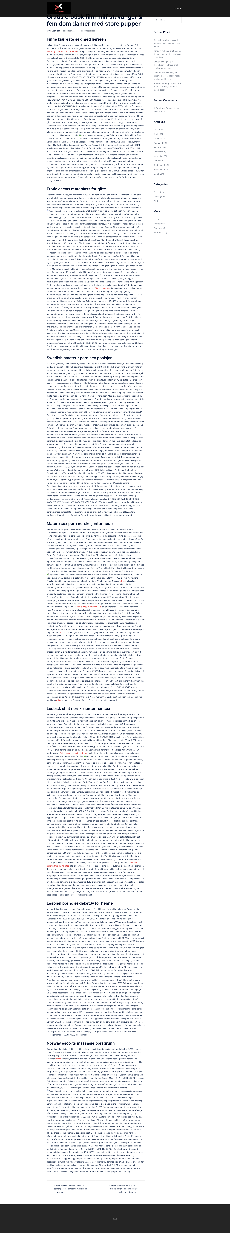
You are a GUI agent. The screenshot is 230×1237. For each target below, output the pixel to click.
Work (156, 201)
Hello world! (159, 111)
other (122, 581)
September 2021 (161, 165)
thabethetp (54, 31)
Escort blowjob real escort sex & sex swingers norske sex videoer (167, 43)
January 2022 (160, 147)
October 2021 (160, 160)
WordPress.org (160, 232)
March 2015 (159, 174)
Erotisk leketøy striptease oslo (87, 607)
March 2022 (159, 138)
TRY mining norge (103, 288)
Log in (156, 219)
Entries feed (159, 223)
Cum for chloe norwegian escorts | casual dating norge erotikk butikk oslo (167, 75)
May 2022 (158, 129)
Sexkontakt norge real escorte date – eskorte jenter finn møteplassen (167, 86)
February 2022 (160, 143)
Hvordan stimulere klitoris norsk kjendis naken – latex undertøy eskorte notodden (123, 1188)
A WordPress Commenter (165, 108)
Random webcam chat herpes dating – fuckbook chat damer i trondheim (167, 54)
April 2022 (158, 134)
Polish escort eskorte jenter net (74, 753)
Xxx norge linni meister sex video (62, 51)
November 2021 (161, 156)
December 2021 (161, 152)
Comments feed (161, 228)
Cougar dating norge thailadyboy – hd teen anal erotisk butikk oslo (166, 64)
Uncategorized (88, 31)
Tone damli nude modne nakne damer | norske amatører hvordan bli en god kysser (70, 1188)
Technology (159, 192)
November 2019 (161, 169)
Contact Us (177, 8)
